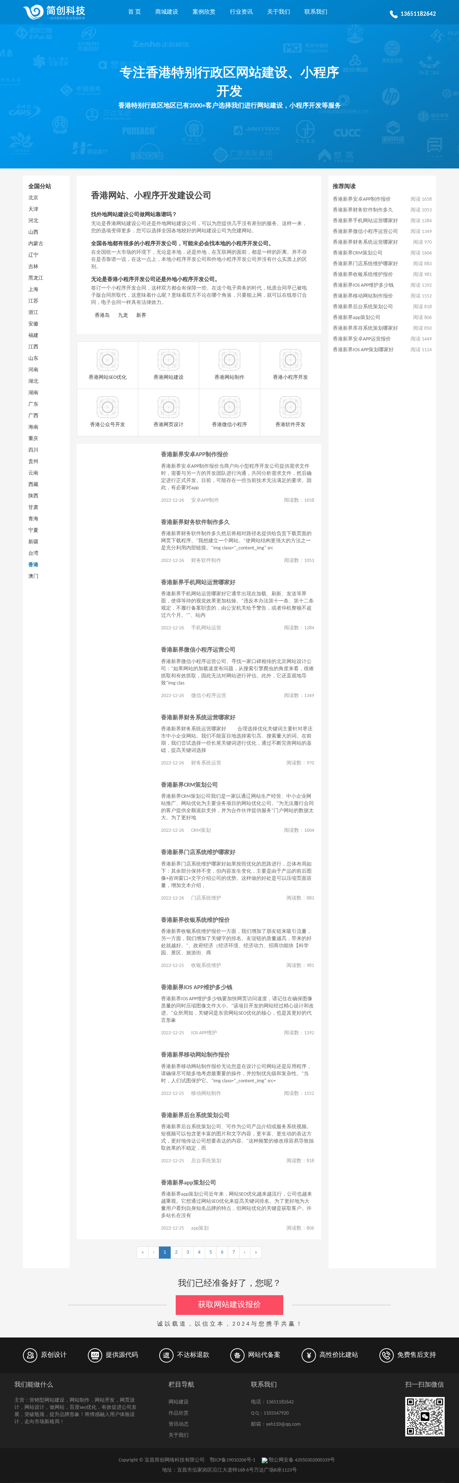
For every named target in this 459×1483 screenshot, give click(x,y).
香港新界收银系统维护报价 (195, 920)
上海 (33, 289)
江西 (33, 347)
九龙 (123, 315)
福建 (33, 335)
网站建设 (179, 1402)
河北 (33, 221)
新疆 (33, 542)
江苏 (33, 301)
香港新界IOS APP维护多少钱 (196, 988)
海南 (33, 427)
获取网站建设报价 (229, 1305)
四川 (33, 450)
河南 (33, 370)
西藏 (33, 484)
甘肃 (33, 507)
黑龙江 (35, 278)
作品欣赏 (179, 1413)
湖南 (33, 393)
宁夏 (33, 530)
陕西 (33, 496)
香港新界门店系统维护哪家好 (198, 852)
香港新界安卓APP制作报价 (194, 455)
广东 (33, 404)
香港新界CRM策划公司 (189, 785)
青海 (33, 519)
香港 (33, 565)
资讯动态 (179, 1424)
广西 (33, 416)
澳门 (33, 576)
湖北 (33, 381)
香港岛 (102, 315)
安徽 (33, 324)
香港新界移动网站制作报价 (195, 1055)
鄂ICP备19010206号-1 (232, 1460)
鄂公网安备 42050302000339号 (301, 1460)
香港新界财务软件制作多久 (195, 522)
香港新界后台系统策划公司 (195, 1116)
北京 (33, 198)
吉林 (33, 267)
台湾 (33, 553)
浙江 (33, 312)
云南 (33, 473)
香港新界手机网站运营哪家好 (198, 583)
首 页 (134, 12)
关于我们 (278, 12)
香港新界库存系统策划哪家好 (365, 328)
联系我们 (315, 12)
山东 (33, 358)
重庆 (33, 439)
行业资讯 (241, 12)
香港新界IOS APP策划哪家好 (363, 350)
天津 (33, 209)
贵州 (33, 461)
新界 (141, 315)
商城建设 (166, 12)
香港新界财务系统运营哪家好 (198, 718)
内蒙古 (35, 244)
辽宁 (33, 255)
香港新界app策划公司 (188, 1183)
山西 (33, 232)
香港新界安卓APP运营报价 (362, 339)
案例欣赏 (204, 12)
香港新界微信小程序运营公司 (198, 650)
